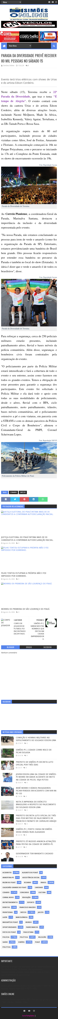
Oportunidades (9, 927)
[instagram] (56, 2)
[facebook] (49, 2)
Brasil (43, 882)
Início (22, 492)
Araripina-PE (8, 877)
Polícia (6, 937)
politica (6, 947)
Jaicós (41, 912)
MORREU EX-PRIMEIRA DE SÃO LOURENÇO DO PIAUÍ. (25, 609)
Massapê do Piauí (10, 922)
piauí (37, 942)
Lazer (5, 917)
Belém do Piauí (9, 882)
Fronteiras (8, 912)
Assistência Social (31, 877)
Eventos (6, 907)
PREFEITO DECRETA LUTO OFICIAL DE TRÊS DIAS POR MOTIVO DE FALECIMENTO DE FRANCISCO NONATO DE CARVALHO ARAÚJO (36, 818)
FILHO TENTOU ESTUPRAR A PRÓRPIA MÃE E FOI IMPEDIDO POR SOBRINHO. (23, 574)
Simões (21, 942)
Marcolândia (21, 917)
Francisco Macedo (27, 907)
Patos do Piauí (9, 932)
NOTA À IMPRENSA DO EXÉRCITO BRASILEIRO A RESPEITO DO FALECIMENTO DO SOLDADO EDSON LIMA (36, 804)
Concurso (24, 892)
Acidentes (7, 873)
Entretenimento (10, 902)
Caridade (39, 887)
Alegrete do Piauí (30, 873)
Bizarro (27, 882)
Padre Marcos (32, 927)
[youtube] (52, 2)
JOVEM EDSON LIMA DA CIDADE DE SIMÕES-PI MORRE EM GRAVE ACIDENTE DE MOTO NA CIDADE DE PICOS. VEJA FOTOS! (36, 777)
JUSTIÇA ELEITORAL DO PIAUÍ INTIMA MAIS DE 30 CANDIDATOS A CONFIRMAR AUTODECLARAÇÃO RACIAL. (27, 538)
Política (24, 937)
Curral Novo (8, 897)
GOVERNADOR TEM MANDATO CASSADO (34, 853)
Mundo (28, 922)
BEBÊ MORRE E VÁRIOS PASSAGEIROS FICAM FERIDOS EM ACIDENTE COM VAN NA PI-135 (36, 791)
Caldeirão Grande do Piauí (14, 887)
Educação (26, 897)
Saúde (5, 942)
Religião (42, 937)
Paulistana (28, 932)
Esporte (30, 902)
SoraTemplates (28, 1016)
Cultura (41, 892)
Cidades (13, 492)
